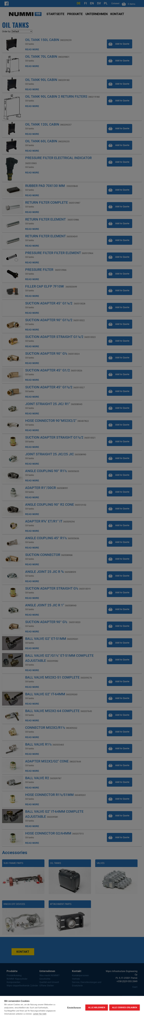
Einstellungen (74, 1007)
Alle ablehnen (96, 1007)
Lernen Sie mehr (39, 1014)
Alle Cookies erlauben (124, 1007)
